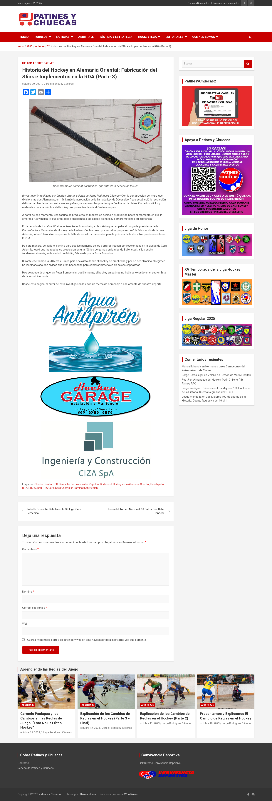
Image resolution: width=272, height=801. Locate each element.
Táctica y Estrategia (115, 37)
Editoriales (175, 37)
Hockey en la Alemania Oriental (131, 484)
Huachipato (157, 484)
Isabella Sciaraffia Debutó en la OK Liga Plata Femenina (54, 511)
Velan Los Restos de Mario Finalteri (229, 375)
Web (25, 623)
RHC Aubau (35, 487)
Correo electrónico (34, 607)
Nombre (28, 591)
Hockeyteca (147, 37)
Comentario (30, 549)
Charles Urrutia (43, 484)
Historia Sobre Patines (38, 63)
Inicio (24, 37)
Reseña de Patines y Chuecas (36, 768)
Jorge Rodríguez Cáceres (59, 83)
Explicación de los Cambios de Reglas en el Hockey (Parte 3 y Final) (105, 718)
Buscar (248, 64)
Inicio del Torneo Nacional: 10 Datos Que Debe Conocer (136, 511)
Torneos (41, 37)
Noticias (63, 37)
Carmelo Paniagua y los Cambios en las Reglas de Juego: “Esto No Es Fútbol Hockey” (41, 720)
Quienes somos (203, 37)
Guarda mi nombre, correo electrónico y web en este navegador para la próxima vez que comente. (87, 639)
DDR (55, 484)
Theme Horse (88, 794)
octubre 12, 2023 (90, 727)
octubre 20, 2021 (32, 83)
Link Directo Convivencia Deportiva (160, 763)
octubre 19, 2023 (30, 732)
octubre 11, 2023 (150, 723)
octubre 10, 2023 (210, 723)
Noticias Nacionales (198, 3)
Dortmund (106, 484)
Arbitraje (86, 37)
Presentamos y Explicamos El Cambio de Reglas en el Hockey (225, 716)
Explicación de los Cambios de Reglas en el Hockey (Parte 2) (165, 716)
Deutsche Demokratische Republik (79, 484)
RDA (24, 487)
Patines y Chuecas (50, 794)
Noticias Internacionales (226, 3)
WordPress (131, 794)
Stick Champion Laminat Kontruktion (76, 487)
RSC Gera (48, 487)
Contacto (23, 763)
